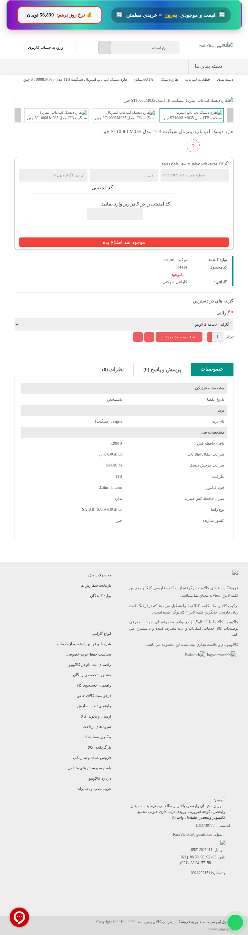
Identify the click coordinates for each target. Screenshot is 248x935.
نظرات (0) (113, 369)
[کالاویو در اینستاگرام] (227, 901)
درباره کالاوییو (100, 778)
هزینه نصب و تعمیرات (94, 788)
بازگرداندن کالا (99, 747)
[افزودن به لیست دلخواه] (149, 337)
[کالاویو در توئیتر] (169, 901)
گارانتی (223, 312)
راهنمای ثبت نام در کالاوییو (90, 664)
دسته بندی (225, 79)
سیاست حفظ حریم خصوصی (88, 654)
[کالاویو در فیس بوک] (213, 901)
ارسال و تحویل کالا (96, 716)
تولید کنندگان (100, 596)
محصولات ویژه (99, 575)
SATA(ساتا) (143, 79)
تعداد (229, 337)
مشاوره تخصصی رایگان (92, 675)
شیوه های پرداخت (97, 726)
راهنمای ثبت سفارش (94, 706)
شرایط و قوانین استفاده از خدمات (84, 644)
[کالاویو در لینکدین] (184, 901)
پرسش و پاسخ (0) (162, 369)
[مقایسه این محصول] (138, 337)
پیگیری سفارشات (97, 737)
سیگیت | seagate (175, 259)
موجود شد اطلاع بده (124, 242)
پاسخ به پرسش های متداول (89, 768)
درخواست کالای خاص (94, 695)
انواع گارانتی (101, 633)
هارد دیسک (169, 79)
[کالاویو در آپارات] (198, 901)
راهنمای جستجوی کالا (94, 685)
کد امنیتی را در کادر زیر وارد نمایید (135, 203)
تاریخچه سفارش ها (95, 585)
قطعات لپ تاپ (197, 79)
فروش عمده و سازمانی (92, 757)
